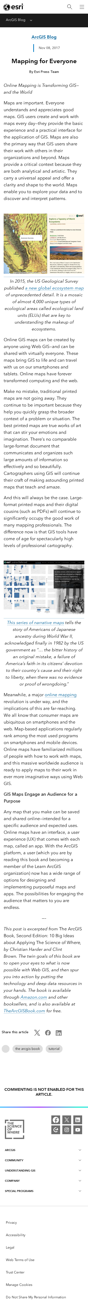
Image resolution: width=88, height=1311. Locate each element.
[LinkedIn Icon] (59, 1035)
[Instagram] (66, 1129)
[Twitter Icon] (37, 1035)
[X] (66, 1119)
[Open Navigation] (82, 7)
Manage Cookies (19, 1285)
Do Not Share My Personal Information (36, 1297)
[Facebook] (55, 1119)
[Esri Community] (55, 1129)
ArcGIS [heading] (10, 1150)
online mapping (61, 694)
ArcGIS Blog (15, 20)
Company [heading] (12, 1180)
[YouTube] (77, 1129)
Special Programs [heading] (19, 1191)
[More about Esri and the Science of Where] (14, 1130)
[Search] (70, 7)
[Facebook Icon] (48, 1035)
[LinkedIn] (77, 1119)
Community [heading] (14, 1160)
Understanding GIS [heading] (20, 1170)
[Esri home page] (13, 7)
